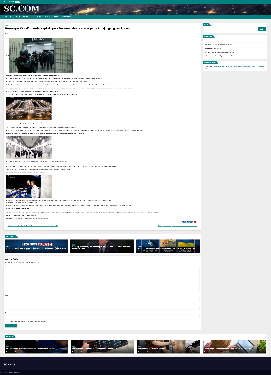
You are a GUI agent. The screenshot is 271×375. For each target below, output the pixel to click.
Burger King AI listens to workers (213, 48)
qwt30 (8, 372)
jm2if (1, 372)
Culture (39, 16)
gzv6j (14, 372)
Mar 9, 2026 (208, 351)
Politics (26, 16)
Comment (8, 266)
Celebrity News (66, 16)
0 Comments (19, 351)
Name (7, 295)
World (47, 16)
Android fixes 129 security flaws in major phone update (219, 44)
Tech (11, 16)
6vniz (6, 372)
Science (55, 16)
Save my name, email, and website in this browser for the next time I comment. (26, 321)
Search (206, 24)
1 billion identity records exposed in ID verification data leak (220, 41)
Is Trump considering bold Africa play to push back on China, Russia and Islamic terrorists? (101, 248)
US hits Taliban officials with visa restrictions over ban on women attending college (33, 226)
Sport (18, 16)
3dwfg (19, 372)
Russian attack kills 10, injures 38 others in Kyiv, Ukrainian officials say (166, 248)
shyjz (16, 372)
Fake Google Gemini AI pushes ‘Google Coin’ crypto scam (219, 52)
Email (7, 304)
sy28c (3, 372)
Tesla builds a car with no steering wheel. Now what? (218, 56)
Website (7, 312)
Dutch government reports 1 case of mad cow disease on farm (177, 226)
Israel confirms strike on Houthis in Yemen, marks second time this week (36, 248)
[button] (263, 16)
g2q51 (11, 372)
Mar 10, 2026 (76, 351)
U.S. (33, 16)
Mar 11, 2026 (10, 351)
